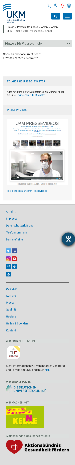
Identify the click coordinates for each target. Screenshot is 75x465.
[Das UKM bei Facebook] (14, 250)
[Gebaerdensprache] (14, 266)
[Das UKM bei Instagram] (8, 258)
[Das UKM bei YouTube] (14, 258)
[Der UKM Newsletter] (8, 266)
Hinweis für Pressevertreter (24, 43)
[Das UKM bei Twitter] (8, 250)
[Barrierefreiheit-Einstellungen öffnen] (68, 239)
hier (47, 369)
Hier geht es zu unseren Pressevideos (27, 191)
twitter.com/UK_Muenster (31, 95)
